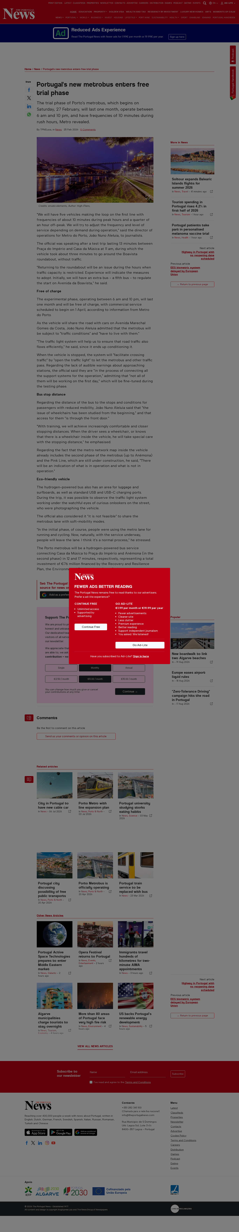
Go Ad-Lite (140, 645)
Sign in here (141, 656)
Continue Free (91, 627)
